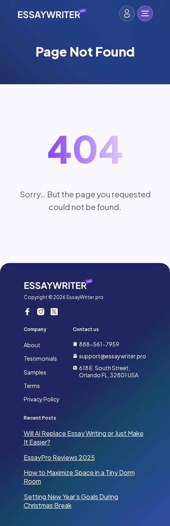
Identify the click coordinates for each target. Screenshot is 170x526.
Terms (32, 385)
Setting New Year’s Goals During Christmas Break (71, 500)
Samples (35, 372)
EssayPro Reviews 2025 (59, 457)
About (32, 344)
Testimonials (40, 358)
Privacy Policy (42, 399)
